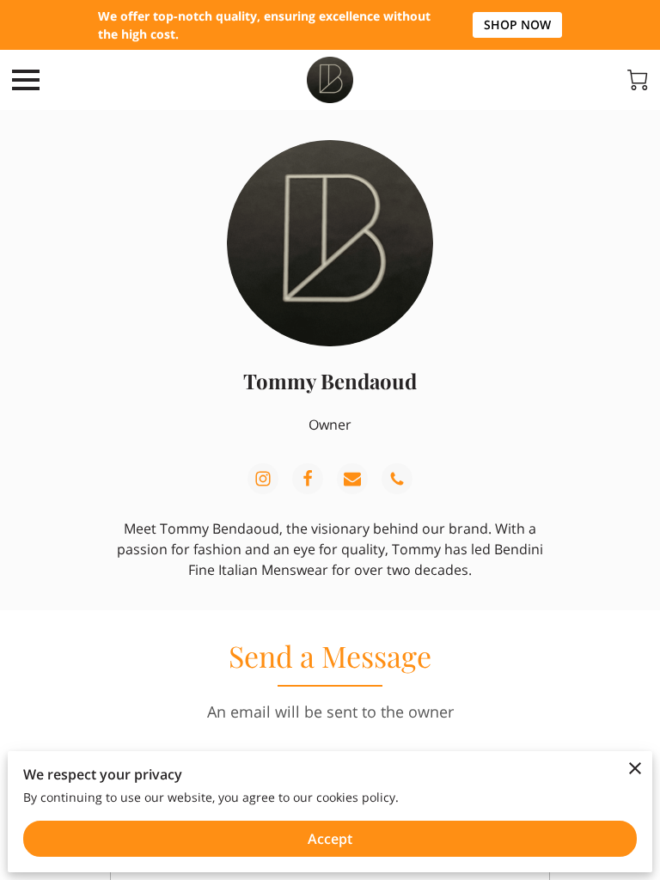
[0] (637, 80)
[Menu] (26, 80)
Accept (330, 838)
